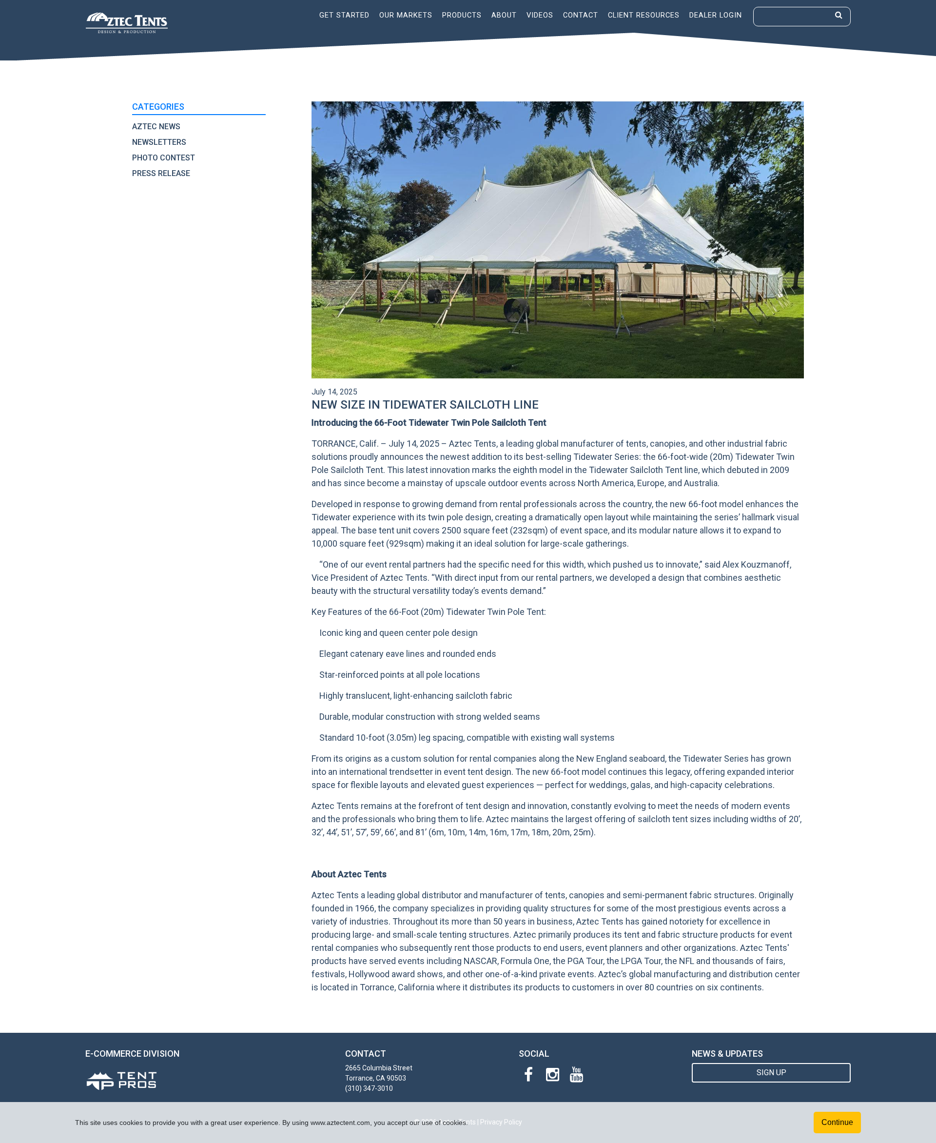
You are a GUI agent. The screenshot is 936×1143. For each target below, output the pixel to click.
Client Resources (644, 15)
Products (462, 15)
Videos (539, 15)
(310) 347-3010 (369, 1088)
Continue (837, 1122)
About (504, 15)
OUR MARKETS (405, 15)
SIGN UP (771, 1072)
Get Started (344, 15)
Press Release (161, 173)
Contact (580, 15)
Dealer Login (715, 15)
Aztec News (156, 126)
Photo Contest (163, 157)
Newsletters (159, 142)
